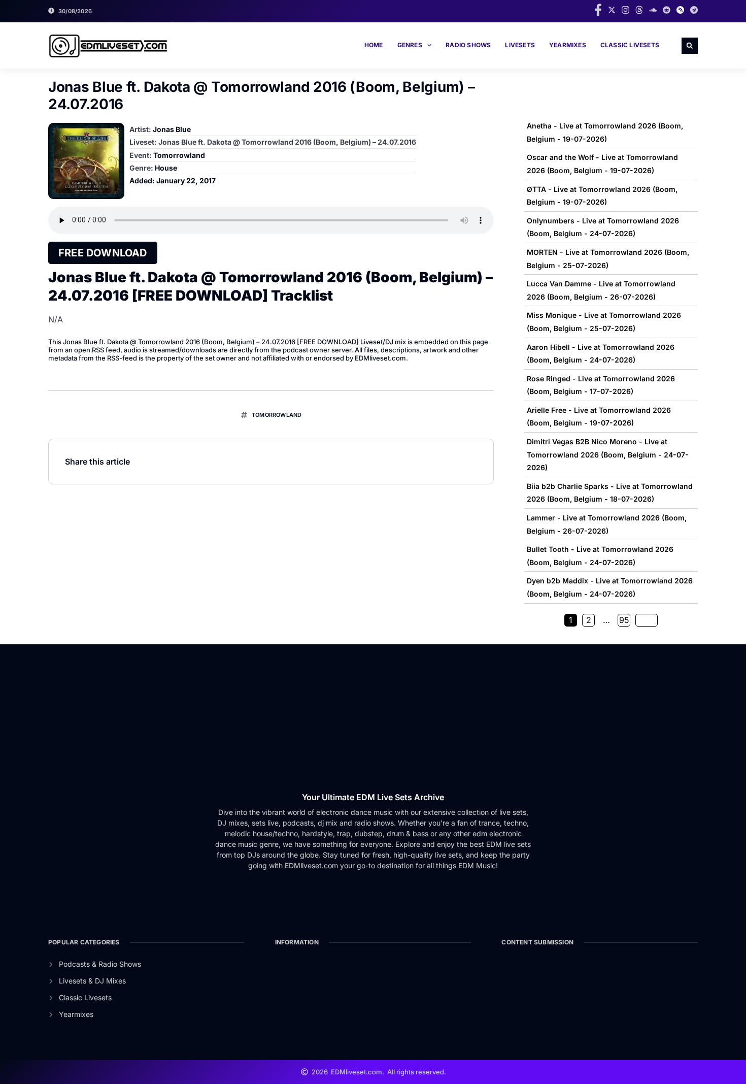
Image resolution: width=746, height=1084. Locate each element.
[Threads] (639, 10)
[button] (690, 46)
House (166, 167)
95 (624, 620)
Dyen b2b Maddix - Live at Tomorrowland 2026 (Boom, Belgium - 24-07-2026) (610, 587)
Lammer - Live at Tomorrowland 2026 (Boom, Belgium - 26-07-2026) (607, 524)
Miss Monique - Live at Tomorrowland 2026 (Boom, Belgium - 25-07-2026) (604, 322)
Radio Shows (468, 45)
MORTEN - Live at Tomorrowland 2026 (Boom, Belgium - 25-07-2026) (608, 259)
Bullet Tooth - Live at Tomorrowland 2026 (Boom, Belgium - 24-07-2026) (600, 556)
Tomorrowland (179, 155)
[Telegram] (694, 10)
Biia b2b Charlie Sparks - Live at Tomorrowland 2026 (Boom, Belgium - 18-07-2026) (610, 493)
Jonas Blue (172, 129)
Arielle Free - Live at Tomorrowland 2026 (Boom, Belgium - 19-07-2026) (599, 417)
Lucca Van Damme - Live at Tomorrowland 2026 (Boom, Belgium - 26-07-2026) (601, 290)
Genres (409, 45)
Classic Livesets (629, 45)
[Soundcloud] (653, 10)
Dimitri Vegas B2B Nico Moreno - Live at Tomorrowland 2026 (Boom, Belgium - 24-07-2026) (608, 454)
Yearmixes (567, 45)
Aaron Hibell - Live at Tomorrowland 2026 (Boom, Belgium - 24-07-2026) (600, 354)
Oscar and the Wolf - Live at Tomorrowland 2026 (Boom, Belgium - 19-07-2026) (602, 164)
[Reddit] (666, 10)
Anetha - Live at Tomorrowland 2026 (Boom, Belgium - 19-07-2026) (605, 132)
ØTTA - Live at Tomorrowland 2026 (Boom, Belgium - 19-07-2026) (602, 196)
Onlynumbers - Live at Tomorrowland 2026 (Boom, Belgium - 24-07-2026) (603, 227)
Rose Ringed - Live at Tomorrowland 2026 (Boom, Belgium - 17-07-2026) (601, 385)
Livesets (520, 45)
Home (373, 45)
